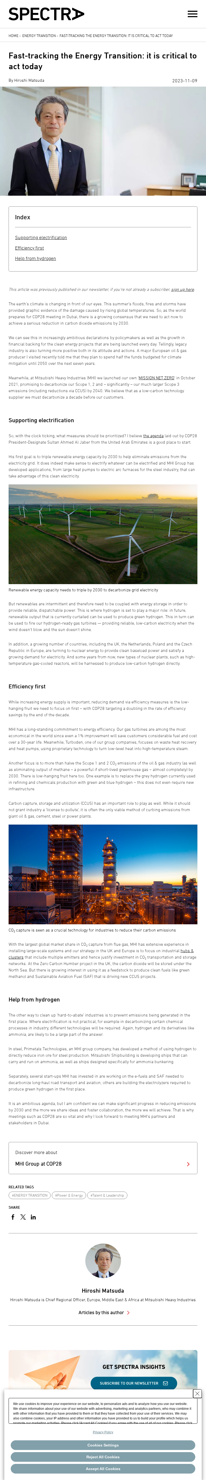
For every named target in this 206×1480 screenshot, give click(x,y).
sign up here (182, 289)
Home (14, 35)
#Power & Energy (69, 1195)
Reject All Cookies (103, 1457)
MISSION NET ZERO (156, 377)
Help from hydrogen (35, 258)
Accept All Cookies (103, 1469)
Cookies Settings (103, 1445)
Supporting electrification (41, 237)
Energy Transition (39, 35)
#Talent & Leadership (107, 1195)
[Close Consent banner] (197, 1393)
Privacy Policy (103, 1432)
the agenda (153, 435)
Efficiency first (29, 248)
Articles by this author (102, 1312)
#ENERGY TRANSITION (29, 1195)
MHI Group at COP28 (38, 1164)
